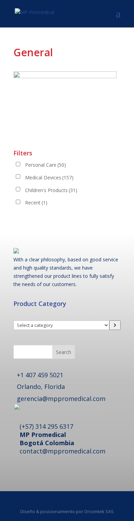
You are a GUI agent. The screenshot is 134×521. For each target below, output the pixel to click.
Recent (36, 202)
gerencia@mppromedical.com (61, 398)
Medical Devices (49, 177)
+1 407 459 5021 (40, 375)
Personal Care (45, 165)
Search (63, 352)
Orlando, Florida (41, 386)
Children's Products (51, 190)
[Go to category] (115, 325)
